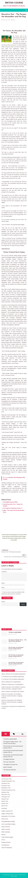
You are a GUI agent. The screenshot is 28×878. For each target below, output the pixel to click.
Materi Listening (5, 829)
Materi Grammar (5, 826)
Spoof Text (4, 805)
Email (2, 587)
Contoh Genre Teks (6, 779)
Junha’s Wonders (7, 767)
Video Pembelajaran (6, 847)
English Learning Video (7, 813)
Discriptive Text (5, 783)
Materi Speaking (5, 832)
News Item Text (5, 794)
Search (3, 601)
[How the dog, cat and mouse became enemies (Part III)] (4, 665)
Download (4, 808)
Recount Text (5, 799)
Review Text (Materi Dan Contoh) (15, 691)
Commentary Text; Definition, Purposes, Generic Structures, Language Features (11, 702)
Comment (4, 571)
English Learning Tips (6, 811)
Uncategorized (5, 845)
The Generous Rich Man (9, 769)
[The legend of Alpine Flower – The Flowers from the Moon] (4, 643)
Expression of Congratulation (13, 681)
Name (3, 583)
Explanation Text (5, 787)
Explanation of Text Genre (8, 816)
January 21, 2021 (6, 19)
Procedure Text (5, 796)
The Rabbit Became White (10, 502)
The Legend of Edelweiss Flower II (12, 508)
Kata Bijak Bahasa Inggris (8, 821)
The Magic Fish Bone (8, 759)
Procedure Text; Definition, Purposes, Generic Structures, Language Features (11, 695)
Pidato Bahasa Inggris (7, 837)
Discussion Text (5, 785)
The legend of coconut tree (10, 764)
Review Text (4, 803)
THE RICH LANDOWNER (15, 632)
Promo (3, 839)
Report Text (4, 801)
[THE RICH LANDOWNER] (4, 635)
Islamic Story (4, 819)
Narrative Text (5, 792)
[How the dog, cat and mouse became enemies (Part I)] (4, 650)
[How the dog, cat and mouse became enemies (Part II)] (4, 658)
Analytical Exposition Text (8, 781)
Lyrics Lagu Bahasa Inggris (8, 824)
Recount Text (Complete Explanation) (15, 674)
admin (13, 19)
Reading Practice (5, 842)
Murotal (3, 834)
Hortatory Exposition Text (8, 790)
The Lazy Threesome (9, 762)
